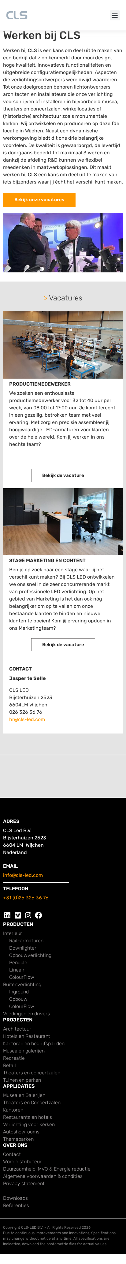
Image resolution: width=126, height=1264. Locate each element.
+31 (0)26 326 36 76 (26, 898)
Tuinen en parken (22, 1080)
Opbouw (18, 999)
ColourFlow (21, 977)
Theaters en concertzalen (31, 1073)
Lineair (16, 970)
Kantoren (13, 1110)
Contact (12, 1154)
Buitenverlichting (22, 984)
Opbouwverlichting (30, 955)
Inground (19, 992)
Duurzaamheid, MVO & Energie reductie (47, 1169)
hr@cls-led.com (27, 719)
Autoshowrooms (21, 1132)
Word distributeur (22, 1161)
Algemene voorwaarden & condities (43, 1176)
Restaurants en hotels (27, 1117)
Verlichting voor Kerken (29, 1124)
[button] (115, 15)
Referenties (16, 1205)
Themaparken (18, 1139)
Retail (9, 1065)
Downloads (15, 1198)
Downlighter (22, 948)
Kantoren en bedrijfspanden (34, 1043)
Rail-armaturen (26, 941)
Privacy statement (24, 1183)
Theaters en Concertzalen (32, 1102)
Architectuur (17, 1029)
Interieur (12, 933)
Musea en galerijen (24, 1051)
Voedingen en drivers (26, 1014)
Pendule (18, 962)
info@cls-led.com (23, 875)
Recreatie (14, 1058)
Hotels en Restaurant (26, 1036)
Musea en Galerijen (24, 1095)
